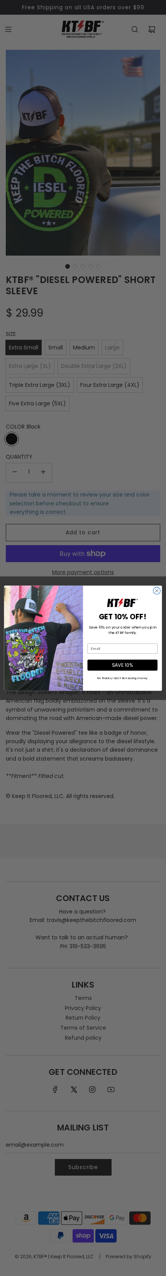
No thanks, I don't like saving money (122, 678)
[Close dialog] (156, 590)
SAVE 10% (122, 664)
